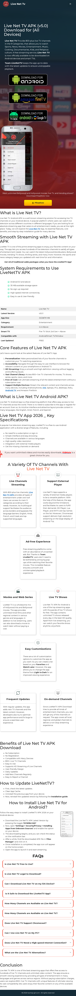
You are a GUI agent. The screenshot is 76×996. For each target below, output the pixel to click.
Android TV (10, 390)
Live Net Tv (18, 3)
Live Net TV (34, 229)
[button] (38, 864)
